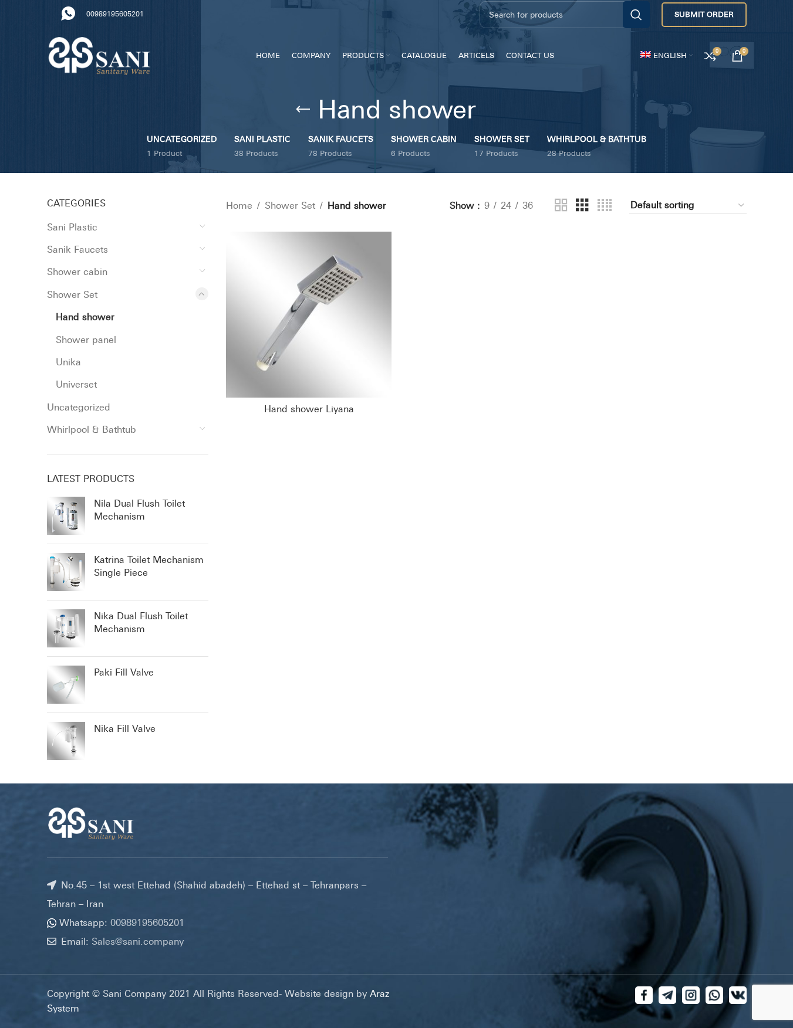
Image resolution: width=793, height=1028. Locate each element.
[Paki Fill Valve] (66, 685)
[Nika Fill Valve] (66, 741)
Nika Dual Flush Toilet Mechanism (141, 622)
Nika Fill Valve (125, 728)
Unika (68, 362)
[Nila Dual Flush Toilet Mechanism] (66, 516)
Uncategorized (78, 407)
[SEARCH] (636, 14)
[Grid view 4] (605, 205)
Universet (76, 384)
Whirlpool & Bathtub (91, 429)
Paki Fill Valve (124, 672)
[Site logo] (100, 54)
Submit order (704, 14)
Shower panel (86, 339)
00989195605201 (117, 14)
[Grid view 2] (561, 205)
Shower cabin (77, 271)
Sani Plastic (72, 227)
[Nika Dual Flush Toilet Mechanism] (66, 628)
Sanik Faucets (77, 249)
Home (239, 205)
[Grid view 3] (582, 205)
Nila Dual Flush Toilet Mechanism (139, 509)
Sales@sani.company (138, 940)
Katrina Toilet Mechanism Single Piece (149, 566)
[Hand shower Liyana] (309, 314)
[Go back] (303, 109)
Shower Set (72, 294)
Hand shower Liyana (309, 408)
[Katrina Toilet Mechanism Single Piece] (66, 572)
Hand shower (85, 316)
